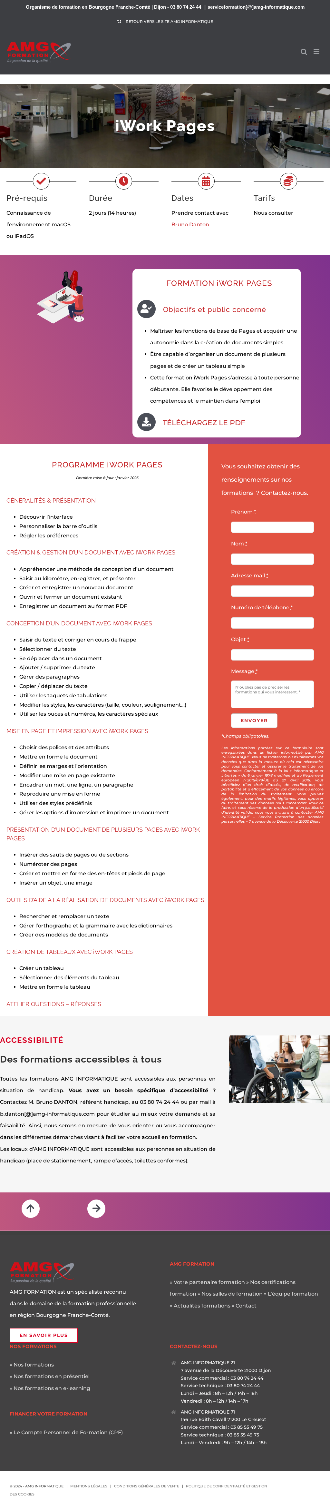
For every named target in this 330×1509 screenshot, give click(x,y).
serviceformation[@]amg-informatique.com (256, 7)
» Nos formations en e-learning (50, 1388)
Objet (240, 639)
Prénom (243, 512)
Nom (239, 544)
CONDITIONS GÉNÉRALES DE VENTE (146, 1486)
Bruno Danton (190, 224)
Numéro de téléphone (262, 607)
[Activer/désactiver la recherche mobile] (304, 45)
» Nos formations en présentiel (50, 1376)
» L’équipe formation (291, 1294)
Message (244, 671)
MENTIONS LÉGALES (88, 1486)
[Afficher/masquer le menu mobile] (317, 45)
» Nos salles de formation (230, 1294)
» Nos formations (32, 1365)
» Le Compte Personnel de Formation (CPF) (66, 1432)
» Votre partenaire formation (207, 1282)
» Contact (244, 1306)
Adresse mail (249, 576)
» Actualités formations (200, 1306)
